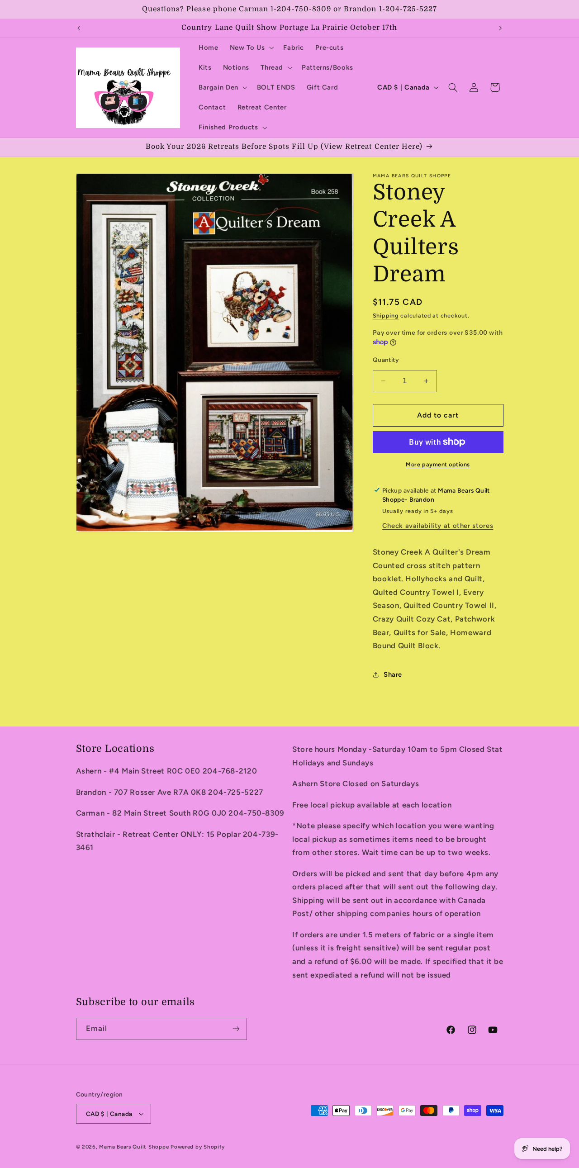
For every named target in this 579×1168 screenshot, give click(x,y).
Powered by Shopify (197, 1147)
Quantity (386, 359)
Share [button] (393, 674)
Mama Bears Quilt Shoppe (134, 1147)
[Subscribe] (235, 1029)
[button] (251, 47)
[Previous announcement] (79, 28)
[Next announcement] (500, 28)
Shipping (386, 315)
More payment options (438, 464)
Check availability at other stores (437, 526)
